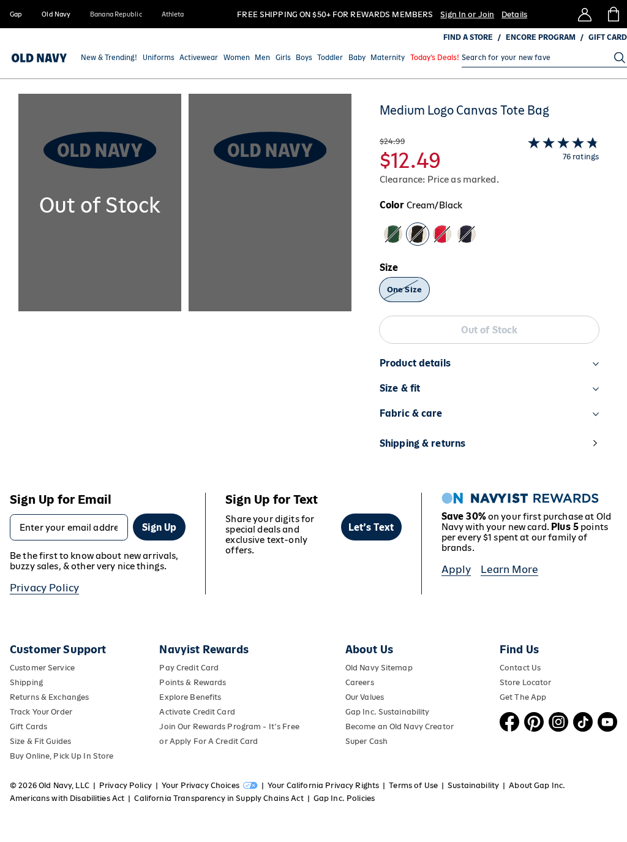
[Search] (619, 57)
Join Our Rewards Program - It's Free (229, 726)
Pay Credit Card (189, 667)
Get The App (523, 697)
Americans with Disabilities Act (67, 798)
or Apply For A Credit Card (208, 741)
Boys (304, 58)
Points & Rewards (192, 682)
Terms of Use (413, 785)
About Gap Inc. (537, 785)
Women (236, 58)
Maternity (387, 58)
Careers (359, 682)
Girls (283, 58)
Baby (357, 58)
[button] (184, 283)
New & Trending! (109, 58)
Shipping (26, 682)
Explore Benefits (190, 697)
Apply (456, 569)
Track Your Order (41, 711)
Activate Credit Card (197, 711)
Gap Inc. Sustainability (387, 711)
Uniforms (159, 58)
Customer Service (42, 667)
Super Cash (366, 741)
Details (514, 14)
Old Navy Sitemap (379, 667)
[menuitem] (109, 57)
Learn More (509, 569)
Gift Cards (28, 726)
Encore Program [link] (541, 37)
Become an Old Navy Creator (399, 726)
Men (262, 58)
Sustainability (473, 785)
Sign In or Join (467, 14)
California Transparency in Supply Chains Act (218, 798)
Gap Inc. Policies (344, 798)
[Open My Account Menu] (585, 14)
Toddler (330, 58)
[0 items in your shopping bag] (612, 14)
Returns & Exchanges (49, 697)
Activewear (198, 58)
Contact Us (520, 667)
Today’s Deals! (434, 58)
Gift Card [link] (607, 37)
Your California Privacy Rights (323, 785)
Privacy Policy (44, 588)
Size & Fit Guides (40, 741)
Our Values (364, 697)
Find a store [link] (468, 37)
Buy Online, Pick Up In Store (61, 755)
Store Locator (526, 682)
